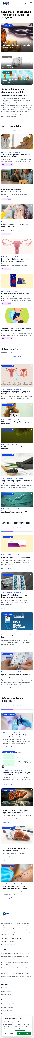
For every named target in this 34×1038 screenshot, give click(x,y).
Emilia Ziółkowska (6, 152)
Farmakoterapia (8, 25)
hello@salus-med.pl (9, 944)
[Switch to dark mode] (26, 3)
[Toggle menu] (31, 3)
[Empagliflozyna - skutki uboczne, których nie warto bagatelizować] (17, 77)
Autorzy (4, 984)
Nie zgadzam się (9, 1033)
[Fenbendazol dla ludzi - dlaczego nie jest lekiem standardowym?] (17, 62)
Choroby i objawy (6, 1010)
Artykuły (4, 949)
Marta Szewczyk (5, 256)
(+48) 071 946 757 (9, 941)
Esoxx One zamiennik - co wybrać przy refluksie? (15, 973)
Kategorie (5, 1000)
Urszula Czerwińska (6, 187)
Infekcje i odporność (7, 164)
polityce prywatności (19, 1030)
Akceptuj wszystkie (24, 1033)
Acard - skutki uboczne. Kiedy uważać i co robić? (15, 953)
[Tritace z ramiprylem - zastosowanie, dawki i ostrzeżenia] (17, 37)
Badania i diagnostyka (9, 714)
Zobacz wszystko (17, 130)
